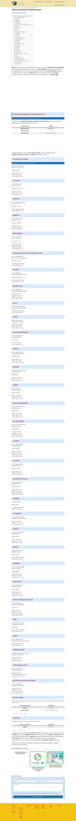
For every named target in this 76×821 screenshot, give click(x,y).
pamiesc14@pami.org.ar (17, 344)
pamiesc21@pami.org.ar (17, 474)
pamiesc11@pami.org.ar (17, 298)
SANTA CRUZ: (18, 52)
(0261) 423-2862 (17, 223)
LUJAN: (17, 56)
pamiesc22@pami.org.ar (17, 494)
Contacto (13, 809)
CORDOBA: (17, 20)
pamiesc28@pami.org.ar (17, 595)
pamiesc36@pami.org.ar (17, 693)
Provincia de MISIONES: (20, 37)
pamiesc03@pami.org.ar (17, 210)
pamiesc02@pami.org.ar (17, 194)
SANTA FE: (18, 33)
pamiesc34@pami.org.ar (17, 676)
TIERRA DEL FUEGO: (19, 58)
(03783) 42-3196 (19, 188)
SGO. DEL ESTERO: (19, 39)
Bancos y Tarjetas (38, 1)
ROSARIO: (17, 26)
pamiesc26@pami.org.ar (17, 559)
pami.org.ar (22, 740)
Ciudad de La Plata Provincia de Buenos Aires (24, 24)
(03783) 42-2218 (17, 185)
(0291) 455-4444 (17, 238)
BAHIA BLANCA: (18, 23)
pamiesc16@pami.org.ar (17, 380)
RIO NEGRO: (18, 50)
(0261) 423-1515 (17, 220)
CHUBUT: (17, 36)
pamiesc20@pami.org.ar (17, 456)
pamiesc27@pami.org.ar (17, 577)
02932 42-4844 (51, 726)
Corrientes (17, 18)
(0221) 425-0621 (17, 258)
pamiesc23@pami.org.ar (17, 509)
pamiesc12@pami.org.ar (17, 312)
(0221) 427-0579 (17, 260)
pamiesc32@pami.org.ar (17, 645)
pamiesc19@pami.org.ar (17, 436)
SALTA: (16, 29)
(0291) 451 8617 (17, 241)
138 (51, 130)
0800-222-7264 (51, 128)
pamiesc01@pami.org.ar (17, 176)
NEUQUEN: (18, 34)
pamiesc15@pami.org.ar (17, 362)
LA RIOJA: (17, 47)
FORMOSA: (18, 45)
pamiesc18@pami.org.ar (17, 417)
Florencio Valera (19, 62)
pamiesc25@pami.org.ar (17, 542)
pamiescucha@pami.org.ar (51, 133)
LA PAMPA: (18, 40)
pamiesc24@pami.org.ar (17, 524)
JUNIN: (17, 55)
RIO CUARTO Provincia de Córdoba (22, 60)
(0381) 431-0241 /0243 (18, 167)
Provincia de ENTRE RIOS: (21, 32)
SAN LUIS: (18, 49)
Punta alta (18, 63)
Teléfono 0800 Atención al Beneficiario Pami (22, 16)
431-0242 (18, 170)
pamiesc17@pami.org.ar (17, 398)
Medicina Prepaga (48, 1)
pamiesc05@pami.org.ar (17, 248)
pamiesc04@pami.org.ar (17, 229)
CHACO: (17, 30)
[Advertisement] (38, 85)
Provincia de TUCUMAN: (20, 17)
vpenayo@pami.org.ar (17, 660)
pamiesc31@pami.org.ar (17, 631)
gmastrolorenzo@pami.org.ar (51, 710)
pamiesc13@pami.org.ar (17, 328)
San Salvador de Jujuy (20, 43)
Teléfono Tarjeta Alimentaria (21, 809)
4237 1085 (51, 708)
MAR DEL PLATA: (18, 27)
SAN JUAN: (18, 42)
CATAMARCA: (18, 46)
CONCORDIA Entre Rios (20, 59)
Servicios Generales (59, 5)
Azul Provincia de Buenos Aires (22, 53)
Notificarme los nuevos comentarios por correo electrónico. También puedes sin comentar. (36, 793)
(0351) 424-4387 (17, 203)
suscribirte (50, 793)
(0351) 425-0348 (17, 206)
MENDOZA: (17, 21)
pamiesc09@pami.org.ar (17, 281)
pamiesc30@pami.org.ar (17, 615)
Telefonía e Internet (59, 1)
